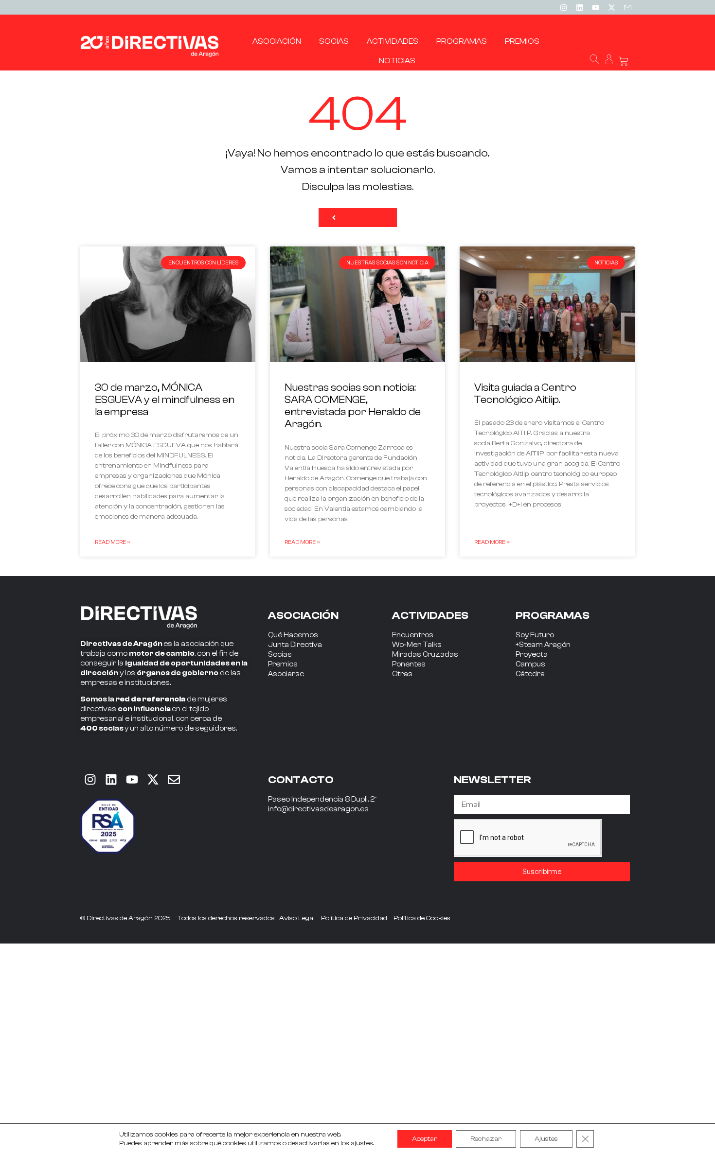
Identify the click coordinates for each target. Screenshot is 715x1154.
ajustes (362, 1143)
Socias (280, 654)
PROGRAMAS (553, 615)
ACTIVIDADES (430, 615)
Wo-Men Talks (417, 645)
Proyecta (532, 654)
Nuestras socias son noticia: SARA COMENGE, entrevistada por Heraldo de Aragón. (353, 406)
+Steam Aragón (543, 645)
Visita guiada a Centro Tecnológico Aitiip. (525, 393)
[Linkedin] (579, 7)
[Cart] (623, 61)
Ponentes (409, 664)
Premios (283, 664)
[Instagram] (563, 7)
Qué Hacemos (293, 635)
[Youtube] (595, 7)
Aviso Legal (297, 918)
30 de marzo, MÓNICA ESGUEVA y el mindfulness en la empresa (164, 400)
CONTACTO (301, 779)
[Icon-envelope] (627, 7)
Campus (530, 664)
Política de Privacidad (354, 918)
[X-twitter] (611, 7)
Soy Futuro (535, 635)
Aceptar (424, 1139)
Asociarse (286, 674)
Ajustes (546, 1139)
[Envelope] (173, 779)
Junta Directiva (295, 645)
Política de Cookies (421, 918)
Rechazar (485, 1139)
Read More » (112, 542)
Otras (402, 674)
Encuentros (412, 635)
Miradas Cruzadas (425, 654)
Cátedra (530, 674)
